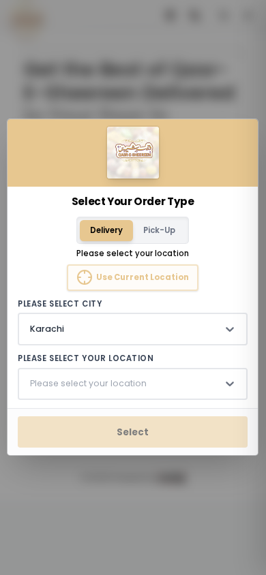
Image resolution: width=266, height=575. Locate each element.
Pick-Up (160, 230)
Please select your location (86, 359)
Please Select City (60, 304)
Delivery (106, 230)
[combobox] (31, 329)
